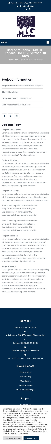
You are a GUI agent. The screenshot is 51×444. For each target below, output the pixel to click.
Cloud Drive (25, 381)
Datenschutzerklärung (19, 433)
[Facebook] (23, 9)
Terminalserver (25, 385)
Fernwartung (25, 404)
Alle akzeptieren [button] (31, 438)
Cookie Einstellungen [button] (13, 438)
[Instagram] (29, 9)
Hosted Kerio (25, 372)
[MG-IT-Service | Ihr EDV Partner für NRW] (25, 26)
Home (17, 59)
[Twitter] (26, 9)
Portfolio (24, 59)
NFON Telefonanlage (25, 389)
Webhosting (25, 376)
